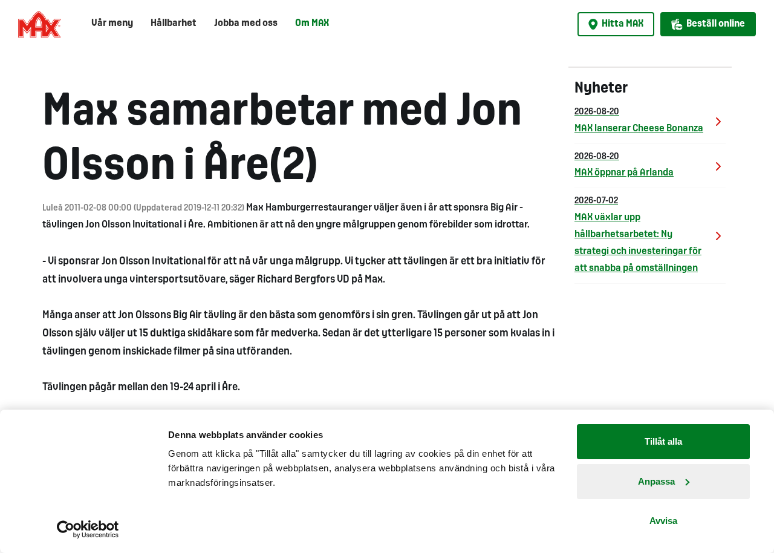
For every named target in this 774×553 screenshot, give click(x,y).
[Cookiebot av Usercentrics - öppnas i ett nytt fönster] (88, 529)
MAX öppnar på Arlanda (624, 165)
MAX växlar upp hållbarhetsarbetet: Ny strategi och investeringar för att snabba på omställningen (637, 235)
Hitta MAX (622, 23)
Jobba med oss (246, 23)
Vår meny (112, 23)
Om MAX (312, 23)
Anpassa (656, 481)
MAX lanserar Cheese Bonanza (638, 120)
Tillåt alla (663, 441)
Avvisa (663, 520)
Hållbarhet (174, 23)
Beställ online (715, 23)
